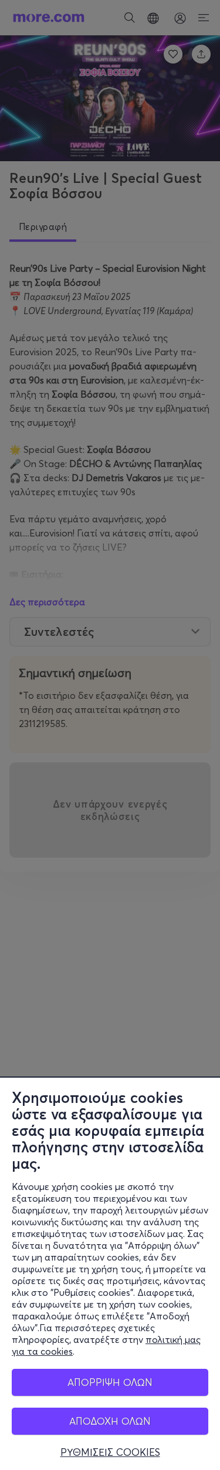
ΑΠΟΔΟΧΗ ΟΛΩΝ (110, 1421)
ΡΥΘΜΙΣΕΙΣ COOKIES (110, 1452)
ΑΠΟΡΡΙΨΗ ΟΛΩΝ (110, 1382)
